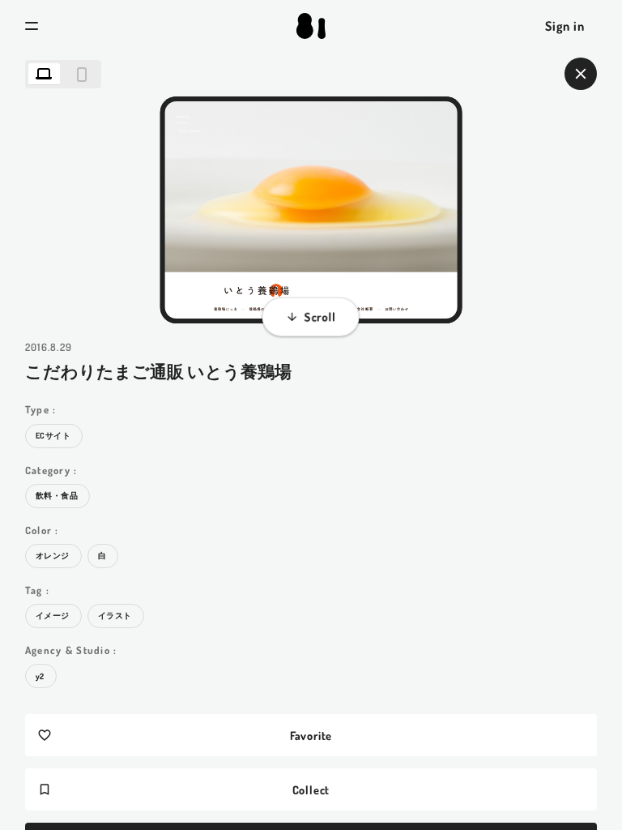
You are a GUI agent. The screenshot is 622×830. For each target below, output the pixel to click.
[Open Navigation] (31, 26)
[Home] (311, 26)
